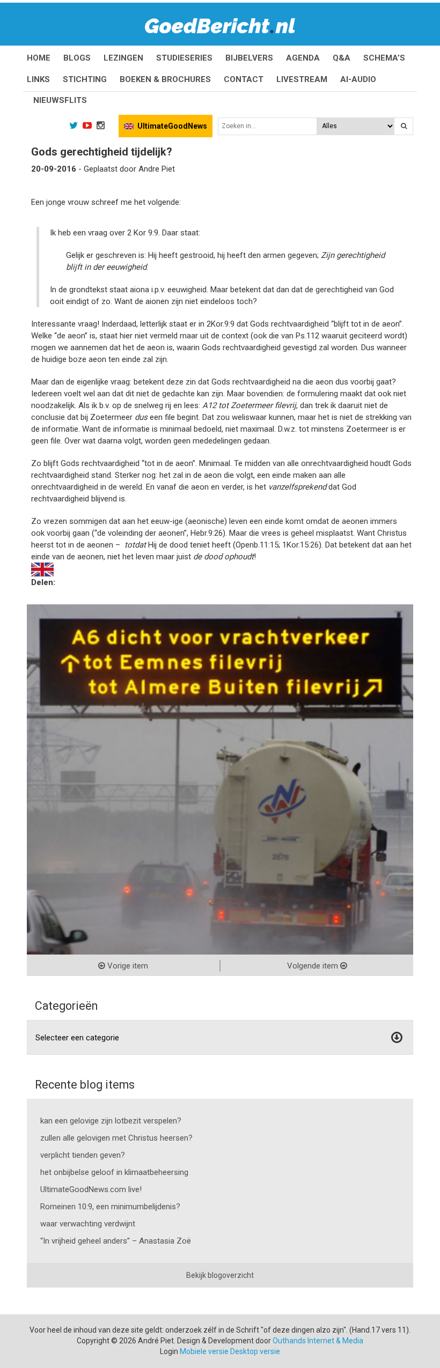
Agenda (303, 58)
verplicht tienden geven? (82, 1155)
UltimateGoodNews (172, 126)
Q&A (341, 58)
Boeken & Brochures (165, 79)
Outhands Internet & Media (318, 1340)
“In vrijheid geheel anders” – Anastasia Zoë (115, 1241)
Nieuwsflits (60, 100)
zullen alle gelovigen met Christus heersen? (116, 1138)
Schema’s (384, 58)
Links (38, 79)
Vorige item (126, 966)
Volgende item (313, 966)
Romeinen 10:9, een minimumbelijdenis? (110, 1206)
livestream (301, 79)
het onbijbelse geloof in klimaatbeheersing (114, 1172)
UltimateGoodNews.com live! (91, 1189)
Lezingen (123, 58)
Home (38, 58)
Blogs (77, 58)
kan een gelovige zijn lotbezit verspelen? (110, 1121)
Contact (243, 79)
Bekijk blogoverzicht (220, 1275)
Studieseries (184, 58)
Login (169, 1351)
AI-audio (358, 79)
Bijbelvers (249, 58)
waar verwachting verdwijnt (87, 1224)
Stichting (85, 79)
